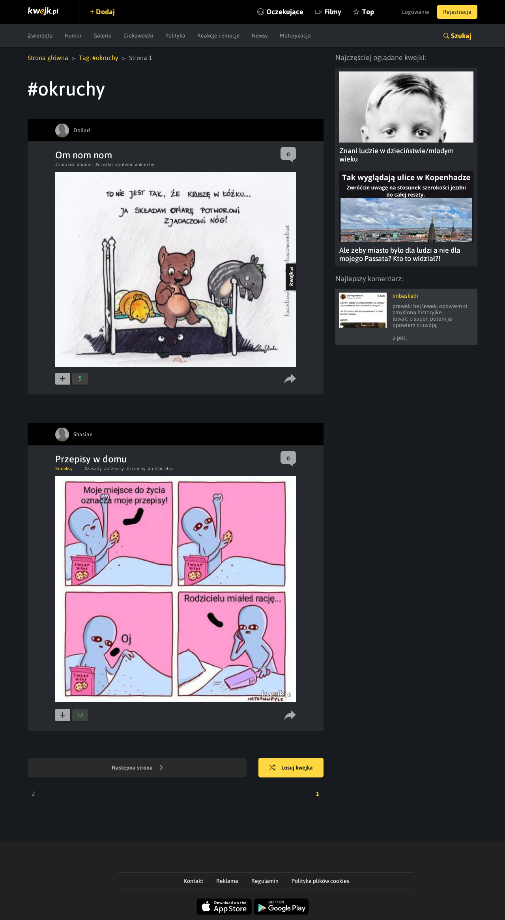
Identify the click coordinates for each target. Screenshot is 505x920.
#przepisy (114, 468)
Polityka (175, 35)
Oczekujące (284, 12)
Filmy (332, 12)
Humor (73, 35)
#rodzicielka (161, 468)
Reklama (227, 881)
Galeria (103, 35)
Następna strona (133, 767)
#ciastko (104, 164)
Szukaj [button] (461, 36)
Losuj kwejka (297, 767)
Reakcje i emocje (218, 35)
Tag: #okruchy (98, 57)
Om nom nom (83, 155)
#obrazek (65, 164)
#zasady (93, 468)
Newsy (260, 35)
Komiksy (64, 468)
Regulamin (265, 881)
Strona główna (48, 57)
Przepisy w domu (91, 459)
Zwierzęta (40, 35)
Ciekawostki (138, 35)
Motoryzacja (295, 35)
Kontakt (193, 881)
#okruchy (144, 164)
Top (368, 12)
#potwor (124, 164)
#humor (85, 164)
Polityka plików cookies (320, 881)
